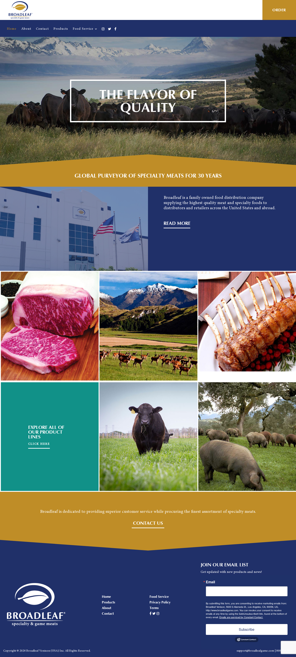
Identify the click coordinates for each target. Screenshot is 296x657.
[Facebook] (115, 32)
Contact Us (148, 523)
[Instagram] (103, 32)
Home (11, 29)
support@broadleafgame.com (255, 650)
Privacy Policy (160, 602)
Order (279, 10)
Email (210, 582)
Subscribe (246, 629)
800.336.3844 (284, 650)
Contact (42, 29)
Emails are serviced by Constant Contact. (241, 617)
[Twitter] (109, 32)
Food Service (83, 29)
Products (61, 29)
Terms (154, 608)
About (26, 29)
